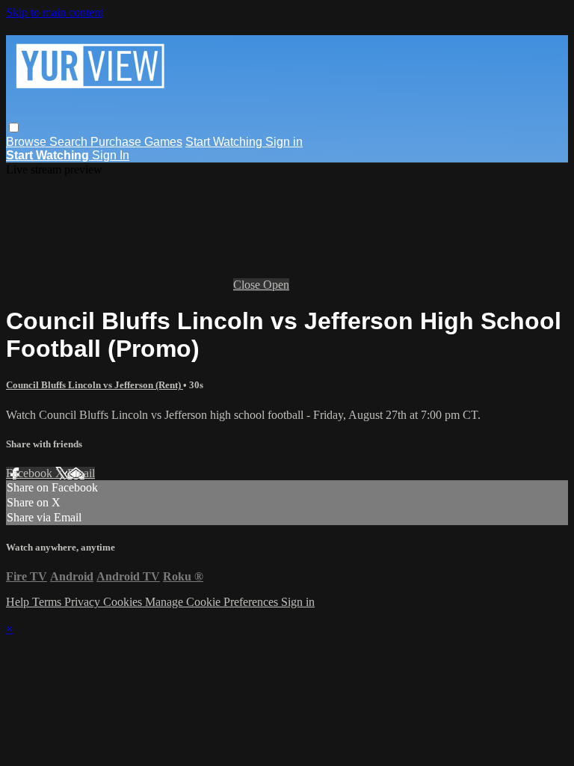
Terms (48, 601)
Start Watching (225, 141)
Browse (27, 141)
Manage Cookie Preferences (213, 601)
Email (81, 473)
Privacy (83, 601)
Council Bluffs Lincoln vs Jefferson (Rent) (94, 384)
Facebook (30, 473)
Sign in (284, 141)
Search (69, 141)
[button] (14, 127)
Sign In (110, 155)
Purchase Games (136, 141)
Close (248, 284)
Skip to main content (54, 12)
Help (19, 601)
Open (276, 284)
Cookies (124, 601)
